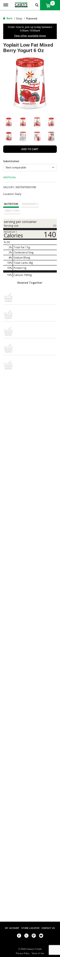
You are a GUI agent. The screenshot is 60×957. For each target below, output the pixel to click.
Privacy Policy (22, 953)
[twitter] (26, 936)
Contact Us (48, 928)
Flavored (31, 18)
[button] (8, 122)
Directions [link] (12, 210)
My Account (12, 928)
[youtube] (41, 936)
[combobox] (30, 167)
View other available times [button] (30, 35)
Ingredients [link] (30, 204)
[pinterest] (34, 936)
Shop (19, 18)
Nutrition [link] (11, 204)
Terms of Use (38, 953)
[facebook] (19, 936)
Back (9, 18)
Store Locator (30, 928)
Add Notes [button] (9, 177)
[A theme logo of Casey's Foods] (21, 4)
